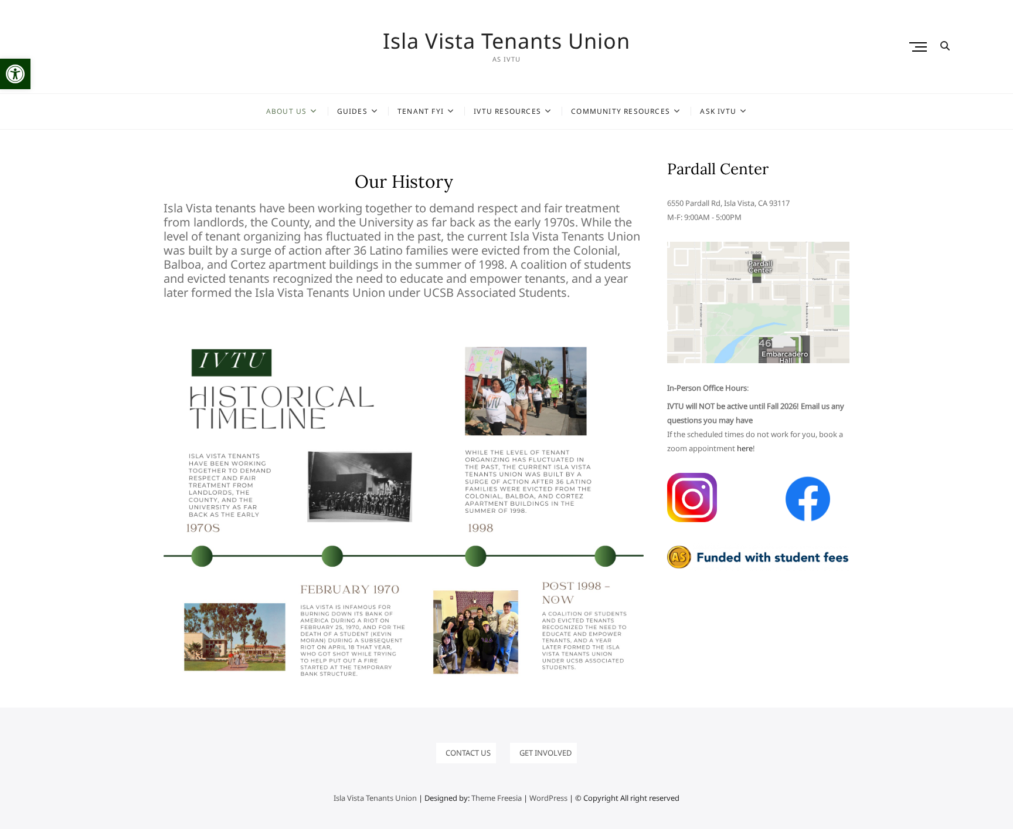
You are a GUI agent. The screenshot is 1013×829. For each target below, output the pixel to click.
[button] (15, 74)
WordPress (548, 798)
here (745, 448)
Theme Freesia (496, 798)
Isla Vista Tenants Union (506, 41)
